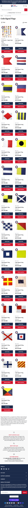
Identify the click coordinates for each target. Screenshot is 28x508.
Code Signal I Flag (19, 152)
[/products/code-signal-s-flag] (21, 281)
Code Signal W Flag (19, 345)
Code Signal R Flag (5, 290)
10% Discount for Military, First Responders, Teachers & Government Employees (14, 3)
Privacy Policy (16, 505)
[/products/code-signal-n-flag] (7, 226)
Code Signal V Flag (5, 345)
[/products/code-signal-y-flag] (21, 364)
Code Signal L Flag (5, 207)
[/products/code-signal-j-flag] (7, 171)
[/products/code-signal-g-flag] (21, 116)
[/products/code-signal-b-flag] (7, 61)
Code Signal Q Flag (19, 262)
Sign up (24, 492)
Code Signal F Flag (5, 124)
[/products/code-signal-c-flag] (21, 61)
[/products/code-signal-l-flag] (7, 199)
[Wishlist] (24, 6)
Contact (21, 505)
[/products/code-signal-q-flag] (21, 254)
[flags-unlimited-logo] (14, 6)
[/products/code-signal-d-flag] (7, 88)
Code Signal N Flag (5, 235)
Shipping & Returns (19, 460)
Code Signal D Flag (5, 97)
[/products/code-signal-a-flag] (21, 32)
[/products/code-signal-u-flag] (21, 309)
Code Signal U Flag (19, 317)
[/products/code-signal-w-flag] (21, 337)
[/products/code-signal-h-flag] (7, 144)
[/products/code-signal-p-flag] (7, 254)
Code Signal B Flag (5, 69)
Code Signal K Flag (19, 179)
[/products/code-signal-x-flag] (7, 364)
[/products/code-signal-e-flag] (21, 88)
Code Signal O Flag (19, 235)
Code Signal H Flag (5, 152)
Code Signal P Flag (5, 262)
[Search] (25, 9)
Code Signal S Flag (19, 290)
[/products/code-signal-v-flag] (7, 337)
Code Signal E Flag (19, 97)
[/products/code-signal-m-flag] (21, 199)
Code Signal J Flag (5, 179)
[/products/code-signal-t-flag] (7, 309)
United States (13, 496)
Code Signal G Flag (19, 124)
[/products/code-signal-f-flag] (7, 116)
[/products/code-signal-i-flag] (21, 144)
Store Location (12, 460)
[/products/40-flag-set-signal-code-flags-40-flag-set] (7, 32)
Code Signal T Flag (5, 317)
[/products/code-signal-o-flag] (21, 226)
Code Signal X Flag (5, 372)
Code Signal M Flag (19, 207)
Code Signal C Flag (19, 69)
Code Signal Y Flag (19, 372)
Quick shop (7, 48)
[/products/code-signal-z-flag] (7, 392)
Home (2, 15)
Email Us (6, 460)
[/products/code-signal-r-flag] (7, 281)
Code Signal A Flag (19, 40)
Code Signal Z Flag (5, 400)
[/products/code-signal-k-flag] (21, 171)
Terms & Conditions (8, 505)
